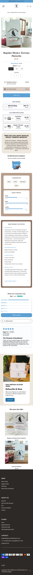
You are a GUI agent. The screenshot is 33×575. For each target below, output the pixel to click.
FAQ (2, 505)
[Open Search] (28, 6)
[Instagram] (4, 565)
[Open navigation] (5, 6)
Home (8, 12)
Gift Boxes (3, 486)
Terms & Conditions (6, 507)
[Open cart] (30, 6)
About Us (3, 501)
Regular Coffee (5, 484)
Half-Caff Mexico (16, 466)
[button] (14, 63)
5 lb (22, 68)
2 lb (17, 68)
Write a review (16, 315)
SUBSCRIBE (10, 399)
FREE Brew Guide (5, 527)
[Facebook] (2, 565)
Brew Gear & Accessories (7, 488)
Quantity (16, 72)
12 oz (11, 68)
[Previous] (4, 20)
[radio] (16, 106)
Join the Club (24, 1)
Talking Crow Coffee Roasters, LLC (19, 570)
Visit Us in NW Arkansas (7, 503)
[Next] (8, 20)
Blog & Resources (5, 524)
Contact (3, 510)
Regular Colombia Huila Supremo (16, 438)
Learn (2, 522)
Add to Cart (16, 95)
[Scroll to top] (29, 570)
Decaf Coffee (4, 481)
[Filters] (2, 321)
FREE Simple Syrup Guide (7, 529)
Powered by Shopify (7, 571)
